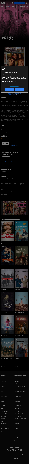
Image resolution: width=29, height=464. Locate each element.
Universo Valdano (4, 416)
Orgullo (2, 401)
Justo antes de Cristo (20, 312)
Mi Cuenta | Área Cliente (19, 411)
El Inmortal (16, 384)
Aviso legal (14, 454)
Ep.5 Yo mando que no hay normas (9, 158)
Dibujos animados (18, 396)
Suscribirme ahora (19, 2)
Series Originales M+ (4, 393)
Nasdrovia (3, 289)
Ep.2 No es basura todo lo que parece (10, 152)
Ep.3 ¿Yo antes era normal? (7, 154)
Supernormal (4, 335)
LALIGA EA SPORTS (4, 411)
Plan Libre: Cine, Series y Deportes (21, 418)
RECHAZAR (9, 89)
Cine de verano (4, 388)
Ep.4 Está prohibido (6, 156)
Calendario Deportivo (5, 428)
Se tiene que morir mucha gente (7, 242)
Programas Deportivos (19, 398)
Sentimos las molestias (6, 358)
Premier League (4, 413)
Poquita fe (17, 241)
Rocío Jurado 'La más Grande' (20, 391)
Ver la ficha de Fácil (15, 145)
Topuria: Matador (4, 423)
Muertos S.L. (4, 266)
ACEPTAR (20, 89)
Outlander (16, 388)
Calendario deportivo (22, 6)
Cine (7, 6)
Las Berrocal (17, 389)
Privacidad (20, 454)
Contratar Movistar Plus (19, 416)
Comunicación (17, 431)
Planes (16, 421)
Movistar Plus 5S (17, 401)
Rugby (2, 421)
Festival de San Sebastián (19, 394)
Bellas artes (18, 358)
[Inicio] (4, 3)
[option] (8, 208)
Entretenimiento (4, 399)
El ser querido (17, 378)
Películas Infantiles (4, 389)
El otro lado (4, 312)
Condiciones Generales (19, 413)
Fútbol (12, 6)
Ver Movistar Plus (18, 408)
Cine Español (3, 381)
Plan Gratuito (17, 423)
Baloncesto (3, 418)
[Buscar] (12, 3)
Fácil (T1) (5, 143)
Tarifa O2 (16, 428)
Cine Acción (3, 384)
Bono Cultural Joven (18, 426)
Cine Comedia (3, 383)
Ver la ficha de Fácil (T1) (7, 161)
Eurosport (3, 426)
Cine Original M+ (4, 379)
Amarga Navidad (18, 383)
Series (2, 6)
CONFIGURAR (14, 85)
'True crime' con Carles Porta (20, 393)
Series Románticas (4, 394)
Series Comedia (4, 396)
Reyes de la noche (19, 335)
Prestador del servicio (7, 454)
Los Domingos (17, 381)
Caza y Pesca (17, 399)
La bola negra (17, 379)
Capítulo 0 (17, 289)
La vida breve (18, 266)
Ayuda (14, 442)
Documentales (3, 398)
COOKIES (24, 454)
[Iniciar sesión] (27, 3)
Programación (3, 431)
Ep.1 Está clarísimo (6, 150)
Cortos (2, 386)
